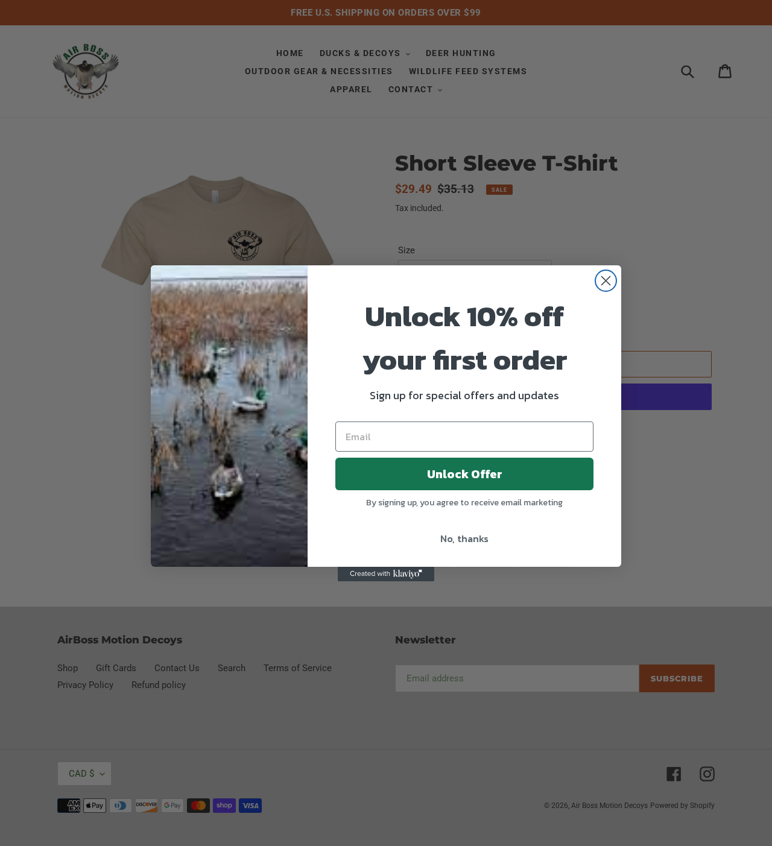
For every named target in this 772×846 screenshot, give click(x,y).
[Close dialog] (605, 280)
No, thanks (464, 538)
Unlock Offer (464, 474)
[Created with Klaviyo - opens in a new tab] (386, 574)
